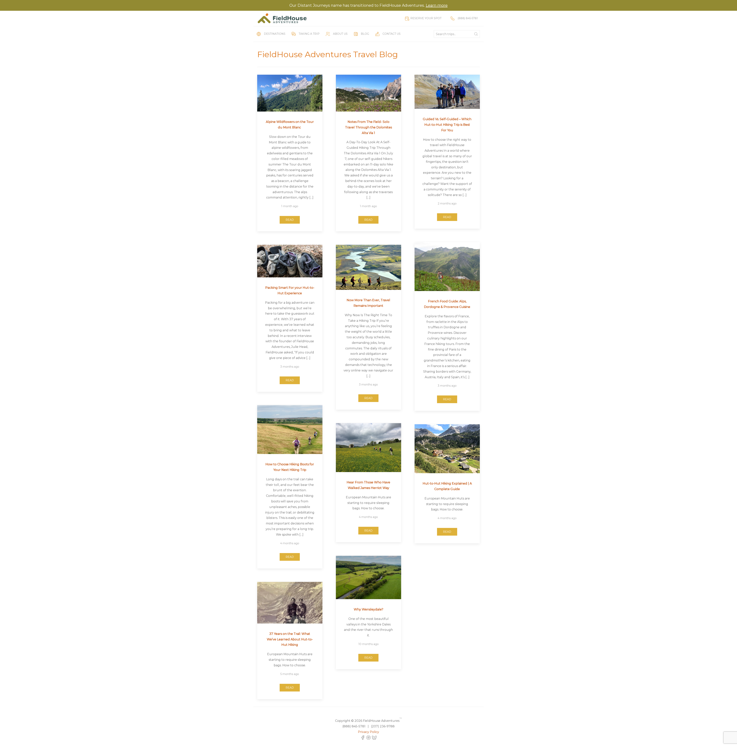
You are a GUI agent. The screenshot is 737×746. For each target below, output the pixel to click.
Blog (365, 34)
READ (290, 220)
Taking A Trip (309, 34)
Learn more (437, 5)
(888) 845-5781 (468, 18)
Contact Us (392, 34)
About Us (340, 34)
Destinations (274, 34)
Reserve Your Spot (425, 18)
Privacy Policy (368, 732)
